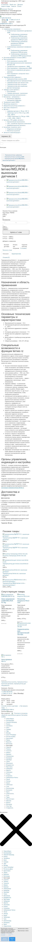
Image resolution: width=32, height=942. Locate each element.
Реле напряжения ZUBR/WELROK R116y (7, 601)
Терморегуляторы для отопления (17, 84)
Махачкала (9, 763)
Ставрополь (9, 808)
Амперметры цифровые (14, 100)
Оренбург (9, 759)
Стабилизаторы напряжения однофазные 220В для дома (19, 39)
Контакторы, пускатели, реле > (13, 127)
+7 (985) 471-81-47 (6, 693)
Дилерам (20, 4)
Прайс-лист (13, 4)
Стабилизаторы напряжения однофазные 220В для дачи (19, 35)
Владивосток (10, 765)
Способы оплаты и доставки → (10, 706)
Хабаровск (9, 768)
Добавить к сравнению (9, 241)
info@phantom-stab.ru (6, 23)
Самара (8, 729)
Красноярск (9, 738)
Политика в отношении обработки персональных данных (14, 714)
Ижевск (8, 752)
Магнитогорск (10, 799)
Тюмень (8, 749)
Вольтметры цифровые (14, 98)
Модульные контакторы (14, 129)
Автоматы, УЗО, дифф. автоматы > (14, 120)
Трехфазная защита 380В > (12, 102)
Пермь (8, 740)
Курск (7, 792)
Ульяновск (9, 772)
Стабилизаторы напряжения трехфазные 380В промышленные (21, 55)
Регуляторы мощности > (11, 104)
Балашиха (9, 790)
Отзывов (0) (6, 257)
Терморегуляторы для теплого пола (17, 82)
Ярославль (9, 767)
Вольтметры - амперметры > (12, 97)
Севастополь (10, 793)
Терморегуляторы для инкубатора (17, 86)
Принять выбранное (4, 939)
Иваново (8, 800)
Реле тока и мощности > (11, 107)
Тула (7, 786)
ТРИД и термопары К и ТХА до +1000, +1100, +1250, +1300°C (18, 117)
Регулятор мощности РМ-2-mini (23, 601)
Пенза (8, 779)
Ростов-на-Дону (10, 736)
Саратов (8, 747)
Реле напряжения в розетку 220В (17, 61)
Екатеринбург (10, 720)
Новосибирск (10, 718)
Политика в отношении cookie (10, 934)
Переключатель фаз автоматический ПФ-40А (23, 632)
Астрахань (9, 776)
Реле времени (11, 91)
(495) (5, 18)
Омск (7, 727)
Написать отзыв (7, 250)
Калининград (10, 788)
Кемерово (9, 758)
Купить (5, 229)
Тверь (8, 797)
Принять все (12, 939)
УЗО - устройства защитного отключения (19, 123)
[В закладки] (4, 623)
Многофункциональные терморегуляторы (19, 81)
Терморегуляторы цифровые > (13, 77)
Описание (6, 254)
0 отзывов (23, 248)
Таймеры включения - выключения (17, 93)
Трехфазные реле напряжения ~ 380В (18, 66)
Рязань (8, 774)
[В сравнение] (5, 623)
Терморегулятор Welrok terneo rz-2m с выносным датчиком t (14, 584)
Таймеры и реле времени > (12, 89)
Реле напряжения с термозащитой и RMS (19, 68)
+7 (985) (14, 20)
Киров (8, 783)
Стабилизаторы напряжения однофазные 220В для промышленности (19, 43)
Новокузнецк (10, 756)
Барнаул (8, 754)
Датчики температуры (13, 88)
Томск (8, 761)
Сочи (7, 795)
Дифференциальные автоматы (16, 125)
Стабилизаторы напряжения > (12, 29)
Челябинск (9, 726)
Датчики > (6, 109)
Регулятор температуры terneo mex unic (14, 555)
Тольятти (8, 751)
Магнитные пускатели (13, 130)
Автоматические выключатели (16, 122)
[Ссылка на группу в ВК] (12, 713)
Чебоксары (9, 784)
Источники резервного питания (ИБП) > (15, 57)
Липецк (8, 781)
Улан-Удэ (9, 806)
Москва (8, 733)
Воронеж (8, 742)
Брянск (8, 802)
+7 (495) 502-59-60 (6, 691)
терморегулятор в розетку (8, 682)
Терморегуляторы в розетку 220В (17, 79)
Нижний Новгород (11, 722)
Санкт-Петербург (11, 734)
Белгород (9, 804)
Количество (6, 220)
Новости (13, 6)
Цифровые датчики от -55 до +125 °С (18, 111)
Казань (8, 724)
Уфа (7, 731)
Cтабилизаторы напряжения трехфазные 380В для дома (19, 51)
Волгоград (9, 743)
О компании (4, 4)
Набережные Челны (12, 777)
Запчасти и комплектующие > (12, 132)
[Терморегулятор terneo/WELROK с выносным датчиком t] (17, 181)
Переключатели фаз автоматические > (15, 95)
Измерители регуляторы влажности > (14, 106)
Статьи (19, 6)
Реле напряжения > (9, 59)
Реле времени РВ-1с (6, 660)
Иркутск (8, 770)
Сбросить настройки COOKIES (3, 934)
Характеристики (16, 254)
